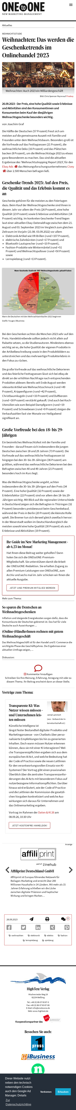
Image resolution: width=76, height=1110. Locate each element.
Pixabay (70, 96)
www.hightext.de (40, 1011)
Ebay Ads (7, 166)
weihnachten (17, 935)
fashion (64, 935)
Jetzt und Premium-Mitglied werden (32, 587)
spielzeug (49, 940)
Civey (70, 166)
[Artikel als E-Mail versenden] (31, 919)
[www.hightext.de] (38, 983)
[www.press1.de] (38, 1050)
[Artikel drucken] (47, 919)
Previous (7, 869)
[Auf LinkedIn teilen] (38, 928)
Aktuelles (7, 25)
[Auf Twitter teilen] (23, 928)
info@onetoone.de (41, 1008)
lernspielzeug (32, 940)
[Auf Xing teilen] (52, 928)
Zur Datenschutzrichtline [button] (18, 1102)
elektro (50, 935)
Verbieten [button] (46, 1091)
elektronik (35, 935)
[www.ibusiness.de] (38, 1059)
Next (70, 869)
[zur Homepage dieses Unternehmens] (16, 166)
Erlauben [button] (63, 1091)
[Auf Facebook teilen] (9, 928)
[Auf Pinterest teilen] (67, 928)
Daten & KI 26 (46, 812)
